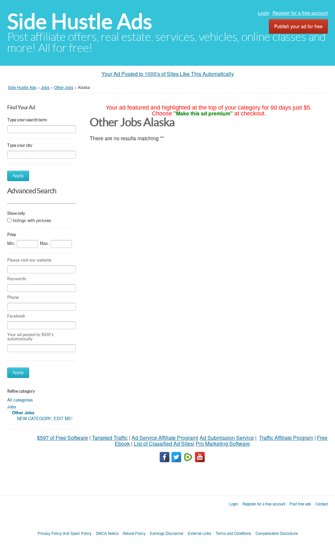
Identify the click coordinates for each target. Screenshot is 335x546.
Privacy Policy (50, 533)
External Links (199, 533)
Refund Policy (134, 533)
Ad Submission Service (227, 437)
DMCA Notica (107, 533)
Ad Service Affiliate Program (164, 437)
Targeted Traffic (110, 437)
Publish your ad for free (298, 26)
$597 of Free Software (62, 437)
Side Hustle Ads (79, 21)
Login (263, 12)
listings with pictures (32, 220)
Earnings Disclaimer (167, 533)
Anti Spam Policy (77, 533)
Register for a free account (300, 12)
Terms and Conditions (233, 533)
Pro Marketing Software (223, 443)
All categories (20, 400)
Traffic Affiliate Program (286, 437)
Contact (321, 503)
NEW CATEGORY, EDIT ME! (45, 418)
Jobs (11, 406)
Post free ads (300, 503)
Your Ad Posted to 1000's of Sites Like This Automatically (167, 73)
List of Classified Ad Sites (163, 443)
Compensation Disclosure (277, 533)
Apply (18, 175)
